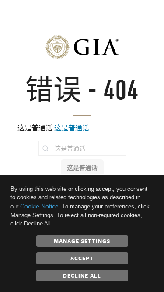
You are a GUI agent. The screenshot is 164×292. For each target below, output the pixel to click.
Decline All (82, 275)
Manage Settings (82, 241)
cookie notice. (40, 206)
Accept (82, 258)
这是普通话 (71, 128)
